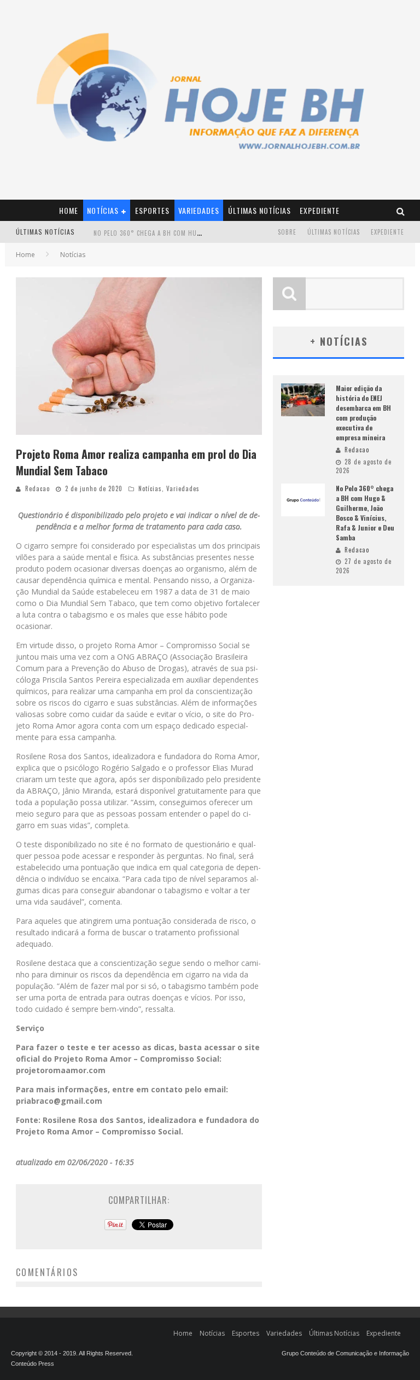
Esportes (152, 210)
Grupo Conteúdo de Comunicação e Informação (345, 1353)
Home (68, 210)
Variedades (198, 210)
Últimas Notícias (259, 210)
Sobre (287, 232)
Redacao (37, 488)
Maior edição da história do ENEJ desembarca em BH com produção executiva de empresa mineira (363, 412)
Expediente (320, 210)
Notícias (103, 210)
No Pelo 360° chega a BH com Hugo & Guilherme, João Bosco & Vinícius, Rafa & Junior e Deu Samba (365, 513)
